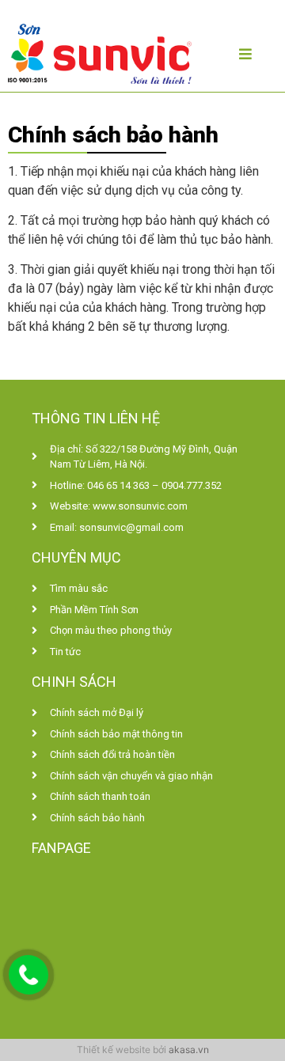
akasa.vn (189, 1049)
